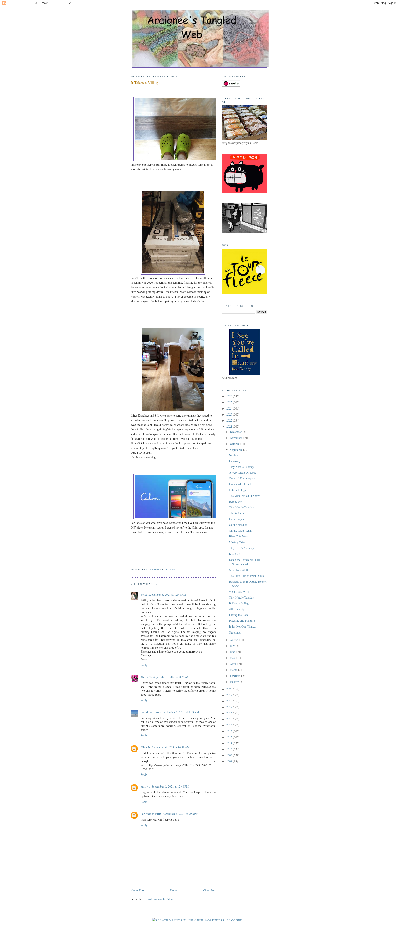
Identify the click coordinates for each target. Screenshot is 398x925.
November (236, 438)
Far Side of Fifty (151, 814)
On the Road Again (240, 530)
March (234, 670)
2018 (229, 701)
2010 (229, 749)
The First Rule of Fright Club (246, 576)
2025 (229, 402)
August (234, 640)
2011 (229, 743)
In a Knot (234, 554)
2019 (229, 695)
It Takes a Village (239, 603)
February (235, 676)
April (233, 664)
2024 (229, 408)
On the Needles (238, 525)
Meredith (146, 677)
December (236, 432)
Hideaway (235, 461)
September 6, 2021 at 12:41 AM (167, 594)
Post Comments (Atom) (161, 899)
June (233, 652)
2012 (229, 737)
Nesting (233, 455)
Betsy (144, 594)
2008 (229, 761)
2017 (229, 707)
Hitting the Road (239, 615)
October (235, 444)
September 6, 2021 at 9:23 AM (181, 712)
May (233, 658)
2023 (229, 414)
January (235, 682)
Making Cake (237, 542)
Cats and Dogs (237, 490)
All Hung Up (236, 609)
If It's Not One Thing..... (243, 626)
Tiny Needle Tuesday (241, 467)
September (236, 450)
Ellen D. (146, 747)
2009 (229, 755)
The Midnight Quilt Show (244, 496)
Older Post (209, 890)
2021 (229, 426)
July (232, 646)
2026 (229, 396)
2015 (229, 719)
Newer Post (137, 890)
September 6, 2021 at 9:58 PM (180, 814)
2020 (229, 689)
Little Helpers (237, 519)
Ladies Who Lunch (240, 484)
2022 (229, 420)
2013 (229, 731)
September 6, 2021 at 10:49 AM (170, 747)
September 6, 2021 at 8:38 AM (171, 677)
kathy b (145, 786)
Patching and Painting (242, 621)
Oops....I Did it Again (242, 478)
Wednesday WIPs (239, 592)
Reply (144, 665)
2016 (229, 713)
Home (173, 890)
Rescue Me (235, 501)
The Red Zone (237, 513)
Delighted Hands (151, 712)
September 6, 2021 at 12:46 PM (170, 786)
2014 (229, 725)
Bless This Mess (238, 536)
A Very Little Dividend (242, 473)
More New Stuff (238, 570)
